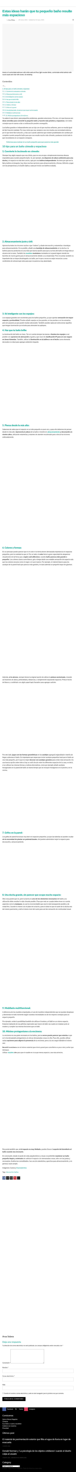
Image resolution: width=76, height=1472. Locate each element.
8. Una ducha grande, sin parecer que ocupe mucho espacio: (21, 110)
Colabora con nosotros (9, 1426)
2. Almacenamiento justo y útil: (13, 94)
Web (3, 1385)
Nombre (5, 1367)
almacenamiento (53, 432)
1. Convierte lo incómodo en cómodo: (15, 91)
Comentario (6, 1363)
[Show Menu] (3, 3)
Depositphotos (21, 1168)
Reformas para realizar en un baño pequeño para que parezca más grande (32, 142)
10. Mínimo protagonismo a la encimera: (17, 115)
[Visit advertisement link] (38, 1217)
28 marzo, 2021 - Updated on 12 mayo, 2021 (31, 20)
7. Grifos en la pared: (10, 107)
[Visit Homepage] (38, 3)
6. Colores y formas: (10, 105)
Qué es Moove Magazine (9, 1419)
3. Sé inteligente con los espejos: (14, 97)
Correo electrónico (8, 1376)
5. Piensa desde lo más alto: (12, 102)
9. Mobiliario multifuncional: (12, 113)
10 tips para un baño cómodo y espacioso (16, 89)
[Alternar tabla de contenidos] (3, 86)
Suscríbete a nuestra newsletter (11, 1424)
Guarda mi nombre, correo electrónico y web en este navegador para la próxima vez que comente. (34, 1393)
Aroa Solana (11, 20)
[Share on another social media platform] (18, 1178)
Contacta (5, 1421)
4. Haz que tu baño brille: (12, 99)
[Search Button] (73, 3)
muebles (29, 253)
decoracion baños (12, 1172)
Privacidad (5, 1428)
